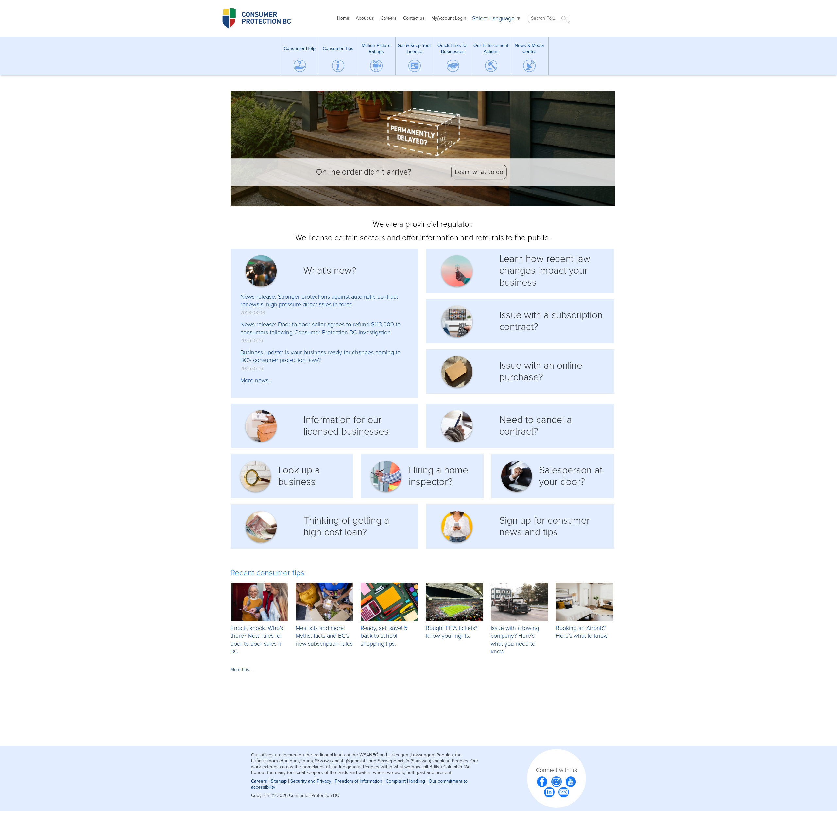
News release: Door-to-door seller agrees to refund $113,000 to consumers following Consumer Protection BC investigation (320, 328)
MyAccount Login (448, 18)
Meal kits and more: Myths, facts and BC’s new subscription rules (324, 635)
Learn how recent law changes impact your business (544, 270)
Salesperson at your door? (570, 476)
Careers (389, 18)
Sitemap (279, 781)
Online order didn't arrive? (363, 172)
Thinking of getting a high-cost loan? (346, 526)
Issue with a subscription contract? (551, 321)
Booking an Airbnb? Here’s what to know (582, 631)
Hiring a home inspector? (438, 476)
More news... (256, 380)
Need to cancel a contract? (535, 426)
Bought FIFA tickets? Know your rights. (451, 631)
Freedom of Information (358, 781)
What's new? (329, 271)
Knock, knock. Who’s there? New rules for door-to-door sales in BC (257, 639)
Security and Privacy (310, 781)
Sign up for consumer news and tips (544, 526)
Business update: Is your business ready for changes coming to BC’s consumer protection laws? (320, 356)
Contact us (414, 18)
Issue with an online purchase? (540, 371)
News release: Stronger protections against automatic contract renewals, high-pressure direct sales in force (319, 300)
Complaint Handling (405, 781)
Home (343, 18)
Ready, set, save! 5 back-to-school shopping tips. (384, 635)
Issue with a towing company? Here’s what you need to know (515, 639)
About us (365, 18)
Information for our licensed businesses (346, 426)
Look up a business (299, 476)
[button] (423, 148)
